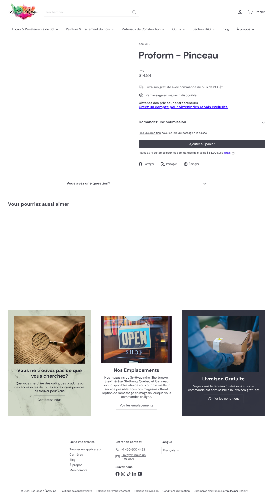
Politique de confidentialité (76, 491)
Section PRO (202, 29)
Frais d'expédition (150, 133)
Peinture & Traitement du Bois (88, 29)
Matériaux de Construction (141, 29)
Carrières (76, 455)
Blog (225, 29)
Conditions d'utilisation (176, 491)
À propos (244, 29)
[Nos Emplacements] (136, 340)
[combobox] (91, 12)
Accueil (143, 44)
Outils (177, 29)
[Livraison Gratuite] (223, 344)
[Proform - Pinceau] (29, 244)
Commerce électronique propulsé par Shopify (221, 491)
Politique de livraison (146, 491)
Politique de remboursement (113, 491)
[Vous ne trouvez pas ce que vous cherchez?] (49, 340)
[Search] (134, 12)
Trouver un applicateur (86, 449)
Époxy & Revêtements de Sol (33, 29)
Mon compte (79, 470)
